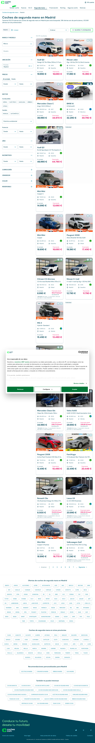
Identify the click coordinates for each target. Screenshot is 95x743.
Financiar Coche (14, 699)
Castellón (46, 639)
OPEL (25, 612)
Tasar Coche (56, 703)
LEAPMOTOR (46, 603)
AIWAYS (16, 585)
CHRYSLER (48, 590)
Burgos (8, 639)
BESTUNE (80, 585)
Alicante (28, 635)
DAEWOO (9, 594)
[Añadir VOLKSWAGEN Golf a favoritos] (88, 523)
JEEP (89, 599)
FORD (86, 594)
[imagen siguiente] (61, 47)
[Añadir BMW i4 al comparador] (91, 84)
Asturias (47, 635)
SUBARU (57, 616)
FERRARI (71, 594)
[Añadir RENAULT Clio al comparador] (61, 347)
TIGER (23, 621)
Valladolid (38, 657)
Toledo (85, 653)
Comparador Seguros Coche (39, 694)
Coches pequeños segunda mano (24, 690)
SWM (73, 616)
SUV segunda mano (42, 703)
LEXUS (62, 603)
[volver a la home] (8, 730)
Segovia (30, 653)
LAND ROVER (34, 603)
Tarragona (57, 653)
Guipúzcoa (47, 644)
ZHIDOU (71, 621)
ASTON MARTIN (46, 585)
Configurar (46, 389)
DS (49, 594)
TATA (81, 616)
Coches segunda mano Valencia (17, 694)
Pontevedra (84, 648)
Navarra (43, 648)
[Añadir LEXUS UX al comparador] (91, 479)
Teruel (77, 653)
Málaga (16, 648)
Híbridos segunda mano (79, 699)
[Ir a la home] (6, 2)
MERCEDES (62, 607)
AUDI (56, 585)
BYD (9, 590)
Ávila (55, 635)
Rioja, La (9, 653)
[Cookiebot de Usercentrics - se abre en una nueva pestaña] (80, 352)
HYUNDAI (23, 599)
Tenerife (67, 653)
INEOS (39, 599)
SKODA (14, 616)
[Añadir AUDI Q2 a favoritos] (58, 40)
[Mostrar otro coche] (49, 55)
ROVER (71, 612)
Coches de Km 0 (26, 685)
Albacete (18, 635)
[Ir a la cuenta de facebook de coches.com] (91, 730)
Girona (15, 644)
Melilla (26, 648)
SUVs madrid (70, 671)
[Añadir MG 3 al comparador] (61, 303)
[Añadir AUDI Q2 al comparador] (61, 40)
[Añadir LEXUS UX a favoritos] (88, 479)
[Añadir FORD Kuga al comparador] (91, 435)
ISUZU (55, 599)
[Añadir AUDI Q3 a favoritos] (58, 128)
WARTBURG (62, 621)
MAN (17, 607)
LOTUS (78, 603)
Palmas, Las (73, 648)
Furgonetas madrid (42, 671)
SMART (23, 616)
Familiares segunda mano (80, 694)
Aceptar (74, 389)
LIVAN (70, 603)
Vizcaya (48, 657)
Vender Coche (69, 703)
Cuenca (6, 644)
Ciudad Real (65, 639)
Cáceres (17, 639)
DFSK (18, 594)
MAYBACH (44, 607)
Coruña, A (86, 639)
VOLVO (52, 621)
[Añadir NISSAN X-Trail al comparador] (91, 260)
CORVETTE (68, 590)
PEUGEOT (33, 612)
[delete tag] (9, 29)
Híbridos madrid (57, 671)
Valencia (27, 657)
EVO (63, 594)
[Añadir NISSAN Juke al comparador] (91, 40)
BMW (88, 585)
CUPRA (77, 590)
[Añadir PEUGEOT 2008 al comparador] (91, 216)
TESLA (88, 616)
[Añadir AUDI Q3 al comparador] (61, 128)
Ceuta (55, 639)
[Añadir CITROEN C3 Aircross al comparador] (61, 260)
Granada (24, 644)
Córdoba (76, 639)
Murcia (34, 648)
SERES (6, 616)
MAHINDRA (9, 607)
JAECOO (72, 599)
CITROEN (58, 590)
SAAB (79, 612)
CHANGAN (27, 590)
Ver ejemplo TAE (55, 294)
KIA (5, 603)
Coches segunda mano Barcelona (48, 690)
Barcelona (84, 635)
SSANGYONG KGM (45, 616)
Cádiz (26, 639)
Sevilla (40, 653)
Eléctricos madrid (26, 671)
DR (43, 594)
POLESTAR (43, 612)
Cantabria (35, 639)
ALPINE (35, 585)
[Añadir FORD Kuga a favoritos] (88, 435)
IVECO (63, 599)
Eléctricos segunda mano (60, 694)
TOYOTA (32, 621)
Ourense (53, 648)
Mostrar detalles (79, 383)
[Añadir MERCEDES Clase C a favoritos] (58, 84)
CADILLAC (17, 590)
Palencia (62, 648)
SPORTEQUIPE (33, 616)
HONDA (15, 599)
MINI (77, 607)
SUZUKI (66, 616)
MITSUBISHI (86, 607)
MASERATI (25, 607)
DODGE (26, 594)
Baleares (74, 635)
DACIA (85, 590)
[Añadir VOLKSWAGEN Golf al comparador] (91, 523)
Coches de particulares (42, 685)
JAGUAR (81, 599)
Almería (37, 635)
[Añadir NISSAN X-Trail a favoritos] (88, 260)
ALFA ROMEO (25, 585)
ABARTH (7, 585)
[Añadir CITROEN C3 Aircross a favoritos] (58, 260)
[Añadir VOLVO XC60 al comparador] (91, 391)
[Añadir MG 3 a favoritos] (58, 303)
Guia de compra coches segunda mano (55, 699)
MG (71, 607)
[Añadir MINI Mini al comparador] (61, 172)
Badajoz (64, 635)
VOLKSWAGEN (42, 621)
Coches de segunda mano (61, 685)
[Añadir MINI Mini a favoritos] (58, 172)
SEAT (86, 612)
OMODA (17, 612)
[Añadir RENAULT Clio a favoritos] (58, 347)
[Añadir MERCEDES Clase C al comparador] (61, 84)
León (81, 644)
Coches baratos (12, 685)
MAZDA (53, 607)
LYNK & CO (87, 603)
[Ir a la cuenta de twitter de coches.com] (76, 730)
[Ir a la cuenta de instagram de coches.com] (83, 730)
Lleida (89, 644)
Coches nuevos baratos (81, 685)
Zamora (57, 657)
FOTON (6, 599)
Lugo (8, 648)
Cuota (13, 79)
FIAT (79, 594)
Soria (48, 653)
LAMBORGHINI (14, 603)
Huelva (57, 644)
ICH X (32, 599)
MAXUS (35, 607)
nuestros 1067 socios (22, 362)
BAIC (63, 585)
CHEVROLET (38, 590)
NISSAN (9, 612)
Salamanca (20, 653)
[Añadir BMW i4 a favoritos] (88, 84)
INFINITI (48, 599)
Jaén (74, 644)
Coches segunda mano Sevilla (72, 690)
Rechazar (20, 389)
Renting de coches (27, 703)
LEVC (55, 603)
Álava (9, 635)
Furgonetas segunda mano (32, 699)
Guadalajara (36, 644)
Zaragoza (67, 657)
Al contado (6, 79)
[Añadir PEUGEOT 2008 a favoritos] (88, 216)
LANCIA (25, 603)
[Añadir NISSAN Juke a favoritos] (88, 40)
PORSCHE (53, 612)
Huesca (66, 644)
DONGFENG (35, 594)
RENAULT (63, 612)
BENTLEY (71, 585)
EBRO (56, 594)
